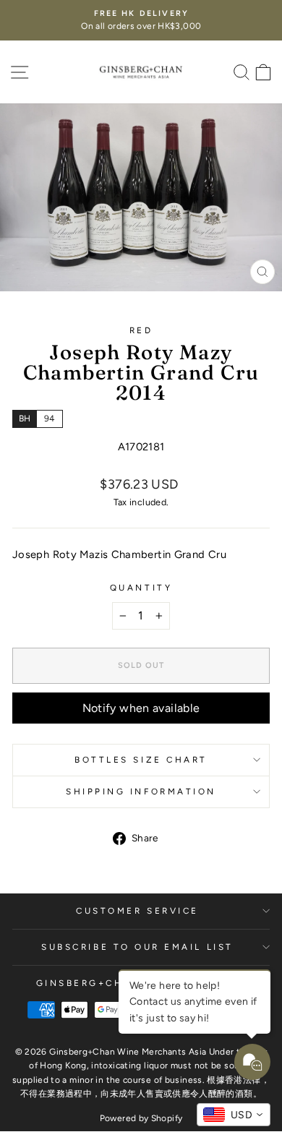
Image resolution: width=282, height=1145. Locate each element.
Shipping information (141, 791)
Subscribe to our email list (137, 947)
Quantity (141, 588)
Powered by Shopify (141, 1118)
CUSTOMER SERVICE (137, 911)
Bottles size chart (141, 760)
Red (141, 330)
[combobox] (233, 1114)
